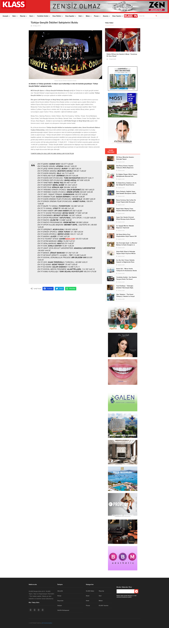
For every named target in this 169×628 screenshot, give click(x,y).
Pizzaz (88, 605)
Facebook (49, 288)
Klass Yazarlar (116, 16)
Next (138, 39)
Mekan (88, 16)
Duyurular (60, 600)
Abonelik (60, 591)
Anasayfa (5, 16)
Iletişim (59, 605)
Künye (59, 596)
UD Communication (47, 623)
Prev (106, 39)
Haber (14, 16)
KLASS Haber (90, 591)
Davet (31, 16)
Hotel (80, 16)
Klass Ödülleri (57, 16)
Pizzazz (96, 16)
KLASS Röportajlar (111, 151)
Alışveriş (105, 16)
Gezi (100, 596)
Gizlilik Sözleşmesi (63, 610)
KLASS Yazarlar (103, 605)
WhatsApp (72, 288)
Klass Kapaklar (69, 16)
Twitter (61, 288)
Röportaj (22, 16)
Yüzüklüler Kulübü (42, 16)
